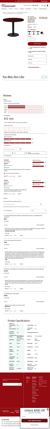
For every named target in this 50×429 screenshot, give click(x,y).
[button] (13, 27)
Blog (27, 382)
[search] (42, 5)
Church (10, 8)
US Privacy (12, 412)
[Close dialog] (48, 409)
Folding (22, 8)
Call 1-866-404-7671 (43, 381)
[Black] (42, 33)
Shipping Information (34, 393)
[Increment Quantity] (34, 39)
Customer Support (44, 1)
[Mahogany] (29, 33)
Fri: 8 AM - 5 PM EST (43, 386)
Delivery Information (34, 381)
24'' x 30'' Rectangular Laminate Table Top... (12, 423)
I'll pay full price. (35, 425)
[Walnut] (38, 33)
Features (30, 63)
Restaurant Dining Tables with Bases (22, 12)
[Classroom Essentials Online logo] (9, 5)
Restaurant (28, 8)
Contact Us (41, 379)
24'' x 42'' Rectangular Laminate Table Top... (11, 421)
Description (31, 56)
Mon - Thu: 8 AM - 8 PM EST (43, 384)
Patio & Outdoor (43, 8)
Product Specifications (33, 67)
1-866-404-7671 (35, 5)
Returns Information (34, 398)
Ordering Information (34, 384)
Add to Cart (37, 43)
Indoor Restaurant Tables (11, 12)
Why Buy (30, 59)
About (27, 380)
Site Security (17, 410)
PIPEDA (17, 412)
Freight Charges (35, 395)
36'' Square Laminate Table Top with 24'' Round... (13, 425)
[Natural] (34, 33)
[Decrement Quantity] (29, 39)
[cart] (47, 6)
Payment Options (34, 387)
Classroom (4, 8)
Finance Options (35, 390)
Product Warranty (34, 401)
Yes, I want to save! (34, 421)
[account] (45, 5)
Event (16, 8)
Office (35, 8)
